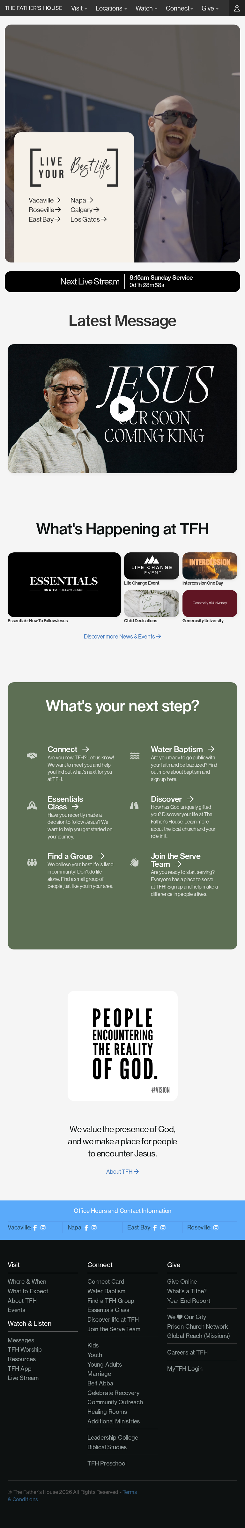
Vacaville (42, 200)
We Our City (186, 1317)
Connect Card (105, 1281)
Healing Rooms (107, 1411)
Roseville (42, 209)
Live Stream (23, 1378)
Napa (79, 200)
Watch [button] (145, 8)
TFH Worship (25, 1349)
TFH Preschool (107, 1463)
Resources (21, 1359)
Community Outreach (115, 1402)
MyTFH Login (185, 1368)
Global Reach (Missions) (198, 1336)
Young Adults (104, 1364)
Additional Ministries (113, 1421)
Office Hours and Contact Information (123, 1210)
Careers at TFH (187, 1352)
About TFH (119, 1171)
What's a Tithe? (187, 1291)
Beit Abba (100, 1383)
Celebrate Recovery (113, 1393)
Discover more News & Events (120, 636)
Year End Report (188, 1300)
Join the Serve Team (113, 1329)
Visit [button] (77, 8)
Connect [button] (177, 8)
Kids (93, 1345)
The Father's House (33, 8)
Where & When (27, 1281)
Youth (94, 1355)
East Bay (42, 219)
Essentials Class (108, 1310)
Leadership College (112, 1437)
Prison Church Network (197, 1326)
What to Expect (28, 1291)
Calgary (82, 209)
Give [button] (208, 8)
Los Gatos (86, 219)
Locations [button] (109, 8)
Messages (21, 1340)
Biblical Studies (107, 1447)
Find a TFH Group (110, 1300)
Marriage (99, 1373)
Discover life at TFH (112, 1319)
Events (16, 1310)
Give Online (182, 1281)
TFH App (20, 1368)
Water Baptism (106, 1291)
